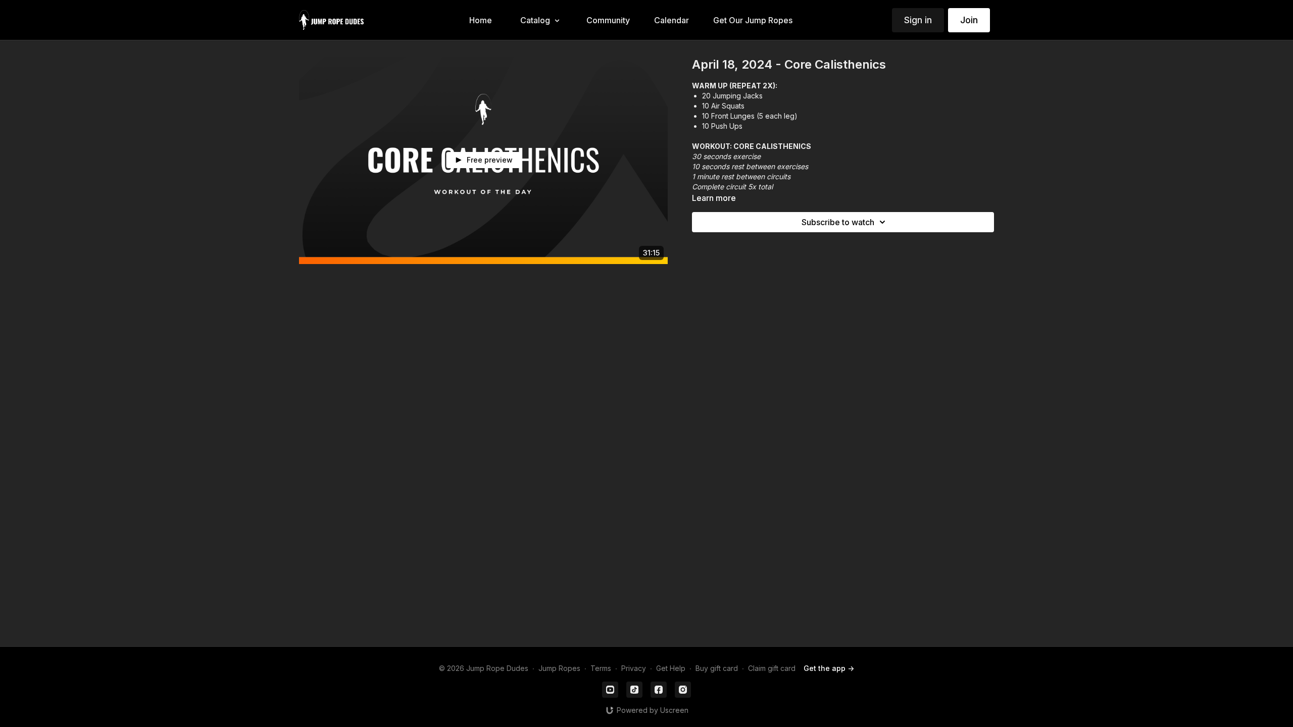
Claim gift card (771, 668)
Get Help (670, 668)
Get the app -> (829, 668)
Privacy (633, 668)
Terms (600, 668)
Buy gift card (716, 668)
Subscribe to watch (838, 222)
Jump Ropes (559, 668)
